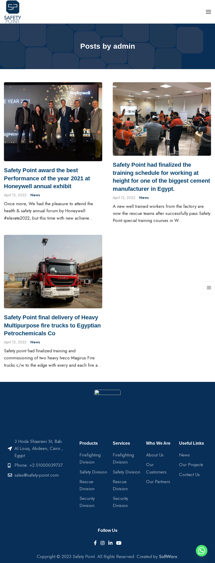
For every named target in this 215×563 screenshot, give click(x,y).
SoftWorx (168, 556)
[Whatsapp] (201, 550)
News (35, 195)
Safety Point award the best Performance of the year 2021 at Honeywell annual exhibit (47, 178)
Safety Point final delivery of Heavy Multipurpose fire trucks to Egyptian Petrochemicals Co (52, 325)
